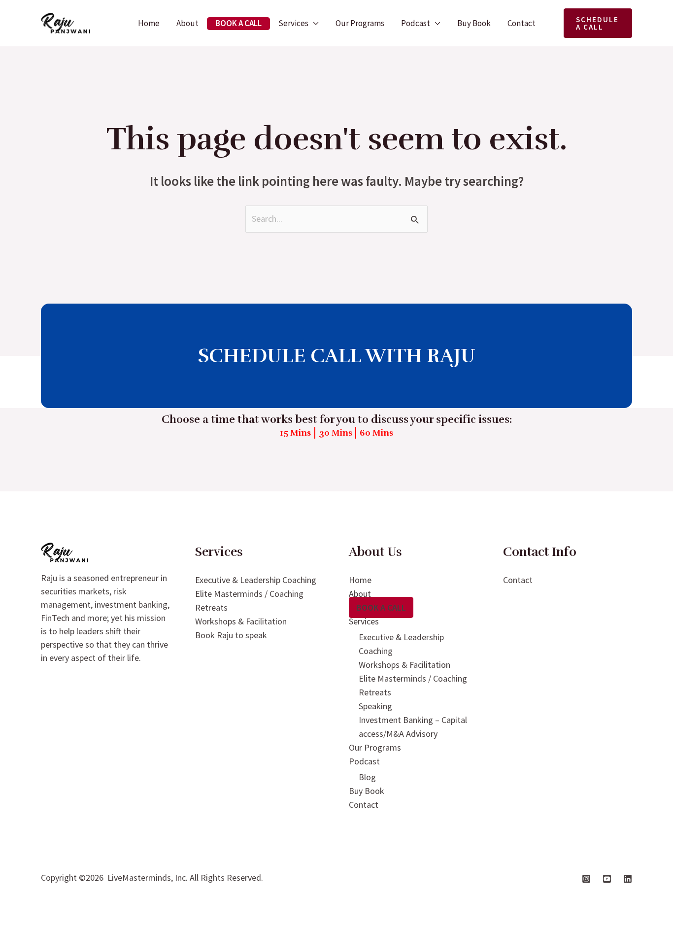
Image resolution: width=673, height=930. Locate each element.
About (187, 23)
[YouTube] (607, 878)
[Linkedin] (627, 878)
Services (293, 23)
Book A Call (238, 23)
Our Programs (360, 23)
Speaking (375, 706)
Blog (367, 777)
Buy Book (474, 23)
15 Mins (295, 432)
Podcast (415, 23)
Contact (521, 23)
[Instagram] (586, 878)
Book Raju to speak (231, 635)
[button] (598, 23)
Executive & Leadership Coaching (255, 580)
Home (149, 23)
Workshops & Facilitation (241, 621)
